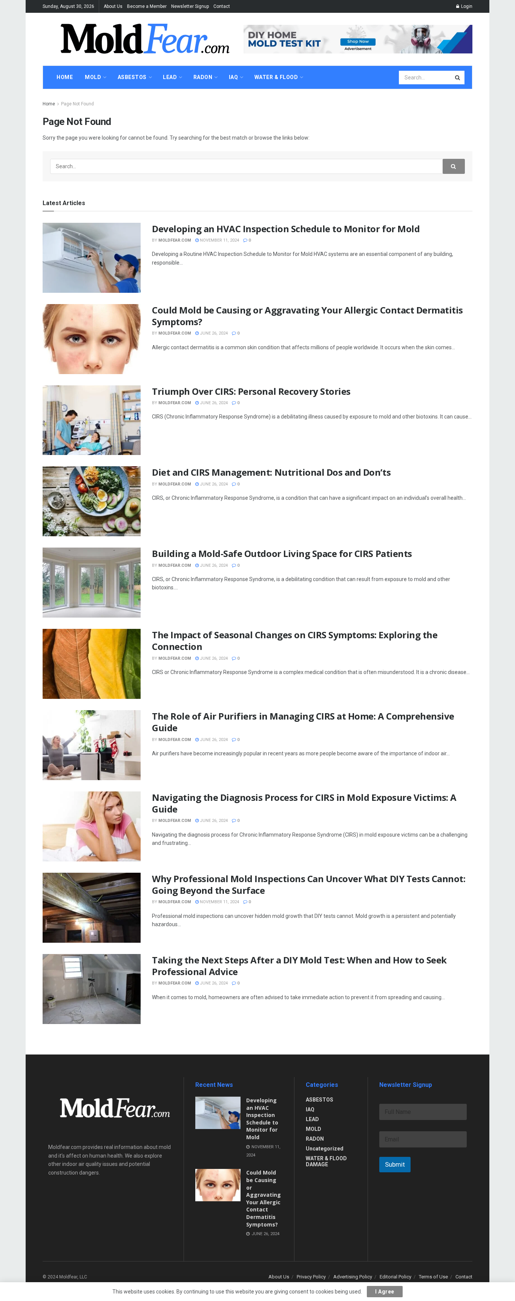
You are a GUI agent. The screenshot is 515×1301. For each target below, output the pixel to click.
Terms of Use (433, 1277)
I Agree (384, 1292)
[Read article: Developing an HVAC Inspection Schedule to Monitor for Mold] (92, 258)
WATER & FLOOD (276, 77)
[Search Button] (458, 77)
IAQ (310, 1109)
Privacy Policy (311, 1277)
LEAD (312, 1119)
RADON (315, 1139)
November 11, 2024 (219, 240)
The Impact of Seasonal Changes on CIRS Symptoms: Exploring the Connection (294, 640)
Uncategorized (324, 1149)
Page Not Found (77, 104)
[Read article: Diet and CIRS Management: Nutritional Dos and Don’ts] (92, 501)
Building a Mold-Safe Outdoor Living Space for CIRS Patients (282, 553)
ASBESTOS (319, 1100)
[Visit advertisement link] (358, 39)
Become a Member (147, 6)
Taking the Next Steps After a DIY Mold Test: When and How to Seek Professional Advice (299, 966)
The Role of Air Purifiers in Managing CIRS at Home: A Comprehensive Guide (303, 722)
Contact (221, 6)
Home (49, 104)
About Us (113, 6)
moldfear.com (174, 240)
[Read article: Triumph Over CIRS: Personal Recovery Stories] (92, 420)
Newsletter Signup (190, 6)
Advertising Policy (352, 1277)
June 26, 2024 (213, 333)
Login (466, 6)
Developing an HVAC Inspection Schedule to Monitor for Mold (286, 228)
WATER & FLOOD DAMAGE (326, 1161)
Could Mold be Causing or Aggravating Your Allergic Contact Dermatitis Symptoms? (307, 316)
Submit (395, 1164)
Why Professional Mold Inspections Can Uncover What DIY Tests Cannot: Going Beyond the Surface (308, 884)
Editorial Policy (395, 1277)
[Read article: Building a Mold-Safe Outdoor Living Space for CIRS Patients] (92, 583)
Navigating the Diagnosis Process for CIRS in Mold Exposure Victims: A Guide (304, 803)
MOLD (313, 1129)
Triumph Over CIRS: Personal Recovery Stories (251, 391)
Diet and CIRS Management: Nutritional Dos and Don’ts (271, 472)
